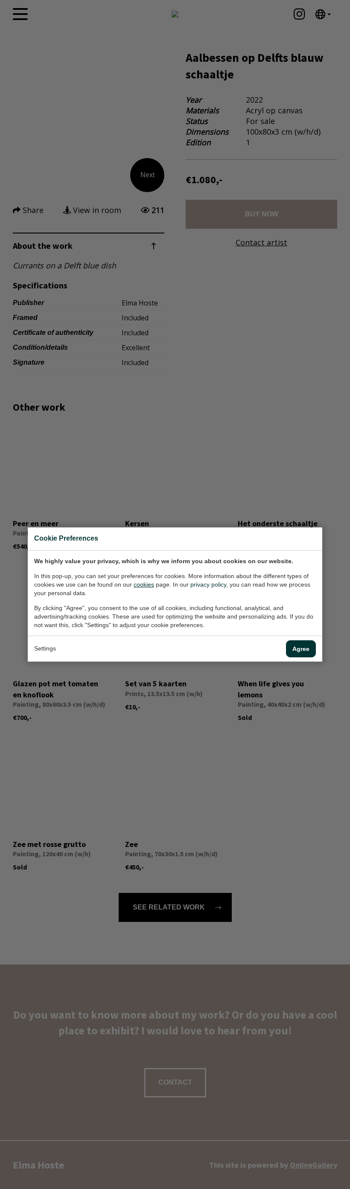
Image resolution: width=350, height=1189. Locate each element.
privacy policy (208, 584)
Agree (300, 648)
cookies (144, 584)
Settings (45, 648)
